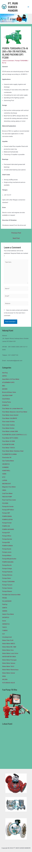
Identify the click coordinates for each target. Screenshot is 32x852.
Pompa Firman (7, 523)
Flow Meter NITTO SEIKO (10, 438)
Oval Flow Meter (7, 493)
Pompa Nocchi (7, 565)
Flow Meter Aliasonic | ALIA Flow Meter (14, 412)
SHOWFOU (5, 617)
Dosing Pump (6, 402)
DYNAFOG (5, 405)
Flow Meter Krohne (8, 428)
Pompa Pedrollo (7, 572)
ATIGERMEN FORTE (8, 382)
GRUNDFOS (6, 464)
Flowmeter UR (6, 457)
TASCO (4, 627)
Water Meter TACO (8, 666)
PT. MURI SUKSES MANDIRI (13, 6)
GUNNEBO (5, 467)
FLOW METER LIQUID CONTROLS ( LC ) (14, 434)
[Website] (16, 304)
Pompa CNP (6, 513)
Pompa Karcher (7, 539)
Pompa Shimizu (7, 575)
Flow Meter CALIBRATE (9, 418)
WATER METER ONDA (9, 656)
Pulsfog (4, 604)
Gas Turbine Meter (8, 461)
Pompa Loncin (6, 552)
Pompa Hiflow (6, 536)
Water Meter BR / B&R (9, 647)
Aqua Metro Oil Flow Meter (10, 379)
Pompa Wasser (7, 591)
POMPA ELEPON (7, 519)
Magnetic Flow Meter (9, 487)
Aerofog (5, 373)
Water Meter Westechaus (10, 669)
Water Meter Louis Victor (10, 653)
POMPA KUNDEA (7, 545)
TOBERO (5, 630)
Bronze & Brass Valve (9, 392)
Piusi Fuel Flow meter (9, 500)
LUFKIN (4, 480)
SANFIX (4, 608)
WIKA (4, 676)
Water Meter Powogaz (9, 660)
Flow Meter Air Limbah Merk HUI (12, 408)
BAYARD (4, 389)
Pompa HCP (6, 532)
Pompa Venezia (7, 588)
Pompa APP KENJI (8, 510)
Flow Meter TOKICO (8, 448)
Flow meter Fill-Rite (8, 421)
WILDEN (4, 679)
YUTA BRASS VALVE (8, 683)
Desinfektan (6, 399)
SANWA (4, 611)
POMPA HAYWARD (8, 529)
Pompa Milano (6, 555)
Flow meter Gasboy (8, 425)
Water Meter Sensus (8, 663)
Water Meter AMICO (8, 643)
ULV (3, 634)
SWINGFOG (6, 624)
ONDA (4, 490)
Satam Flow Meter (8, 614)
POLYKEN (5, 503)
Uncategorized (7, 637)
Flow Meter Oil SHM (8, 441)
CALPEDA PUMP (7, 395)
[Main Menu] (28, 7)
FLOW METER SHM (8, 444)
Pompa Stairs (6, 578)
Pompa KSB (6, 542)
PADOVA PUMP (7, 497)
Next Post (16, 238)
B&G (3, 386)
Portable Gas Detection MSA (11, 594)
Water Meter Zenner (8, 673)
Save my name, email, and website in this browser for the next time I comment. (16, 312)
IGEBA (4, 474)
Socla (4, 621)
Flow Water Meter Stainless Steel (12, 451)
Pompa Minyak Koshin (9, 559)
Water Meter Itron (8, 650)
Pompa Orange (7, 568)
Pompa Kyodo (6, 549)
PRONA (4, 598)
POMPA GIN (6, 526)
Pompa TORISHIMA (21, 60)
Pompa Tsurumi (7, 585)
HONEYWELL (6, 470)
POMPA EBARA (7, 516)
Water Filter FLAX (7, 640)
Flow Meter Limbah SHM (10, 431)
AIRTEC (4, 376)
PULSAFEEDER (6, 601)
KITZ (3, 477)
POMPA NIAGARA (7, 562)
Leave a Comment (8, 60)
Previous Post (16, 233)
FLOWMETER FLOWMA (9, 454)
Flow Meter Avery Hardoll (10, 415)
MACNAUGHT (6, 483)
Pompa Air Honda (7, 506)
